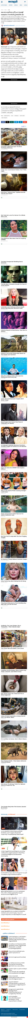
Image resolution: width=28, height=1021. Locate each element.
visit (12, 115)
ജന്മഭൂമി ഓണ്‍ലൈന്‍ (9, 25)
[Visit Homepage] (12, 1)
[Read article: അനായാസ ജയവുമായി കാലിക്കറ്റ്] (4, 958)
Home (2, 9)
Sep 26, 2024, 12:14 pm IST (20, 25)
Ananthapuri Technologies (12, 1014)
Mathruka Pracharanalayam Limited (8, 1013)
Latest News (4, 5)
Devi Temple (4, 117)
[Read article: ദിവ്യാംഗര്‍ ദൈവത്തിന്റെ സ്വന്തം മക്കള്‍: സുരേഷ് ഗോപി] (4, 953)
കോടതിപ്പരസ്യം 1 (5, 923)
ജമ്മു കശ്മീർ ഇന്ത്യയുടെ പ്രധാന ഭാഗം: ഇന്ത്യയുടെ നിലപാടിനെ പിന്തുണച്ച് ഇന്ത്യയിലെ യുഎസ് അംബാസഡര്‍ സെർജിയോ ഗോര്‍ (13, 892)
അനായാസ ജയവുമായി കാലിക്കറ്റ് (17, 957)
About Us (3, 1009)
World (25, 5)
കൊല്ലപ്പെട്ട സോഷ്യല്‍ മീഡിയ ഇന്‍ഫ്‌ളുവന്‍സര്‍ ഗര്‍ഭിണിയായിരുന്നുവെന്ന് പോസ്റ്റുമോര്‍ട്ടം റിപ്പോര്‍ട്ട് (16, 991)
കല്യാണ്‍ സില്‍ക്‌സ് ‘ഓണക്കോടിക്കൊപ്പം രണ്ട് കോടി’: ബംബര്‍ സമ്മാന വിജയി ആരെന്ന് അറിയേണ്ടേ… (17, 984)
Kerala (16, 5)
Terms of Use (15, 1009)
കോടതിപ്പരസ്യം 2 (5, 926)
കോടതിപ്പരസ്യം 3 (5, 929)
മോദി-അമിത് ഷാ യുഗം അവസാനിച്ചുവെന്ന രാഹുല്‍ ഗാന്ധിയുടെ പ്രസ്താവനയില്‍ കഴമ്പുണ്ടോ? (14, 873)
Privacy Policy (22, 1009)
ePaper (10, 5)
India (21, 5)
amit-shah (22, 115)
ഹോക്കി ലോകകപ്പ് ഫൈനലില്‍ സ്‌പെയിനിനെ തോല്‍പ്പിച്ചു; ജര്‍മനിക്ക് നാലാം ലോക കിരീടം (16, 964)
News (6, 9)
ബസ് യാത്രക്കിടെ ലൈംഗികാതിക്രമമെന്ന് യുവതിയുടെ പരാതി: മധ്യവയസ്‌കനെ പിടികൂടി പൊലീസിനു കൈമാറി (15, 999)
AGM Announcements (5, 1011)
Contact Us (8, 1009)
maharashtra (7, 115)
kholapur (16, 115)
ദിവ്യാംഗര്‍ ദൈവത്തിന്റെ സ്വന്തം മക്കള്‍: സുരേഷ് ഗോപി (17, 951)
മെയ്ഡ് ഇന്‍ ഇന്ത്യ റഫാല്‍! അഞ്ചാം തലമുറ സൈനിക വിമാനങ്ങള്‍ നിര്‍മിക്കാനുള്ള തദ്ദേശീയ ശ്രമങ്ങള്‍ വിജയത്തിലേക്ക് (18, 939)
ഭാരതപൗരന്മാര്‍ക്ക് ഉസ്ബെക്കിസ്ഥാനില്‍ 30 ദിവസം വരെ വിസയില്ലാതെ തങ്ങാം (17, 977)
